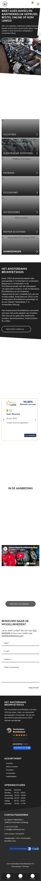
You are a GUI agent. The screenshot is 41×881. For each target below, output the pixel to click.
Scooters (9, 763)
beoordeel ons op (21, 747)
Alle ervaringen (10, 438)
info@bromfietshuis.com (12, 636)
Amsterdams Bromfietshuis (19, 730)
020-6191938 (12, 827)
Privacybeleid (16, 866)
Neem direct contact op (15, 40)
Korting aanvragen (19, 111)
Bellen (8, 878)
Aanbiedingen (11, 776)
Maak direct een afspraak (19, 604)
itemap (26, 866)
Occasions (10, 770)
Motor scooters (12, 766)
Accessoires (10, 773)
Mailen (20, 878)
